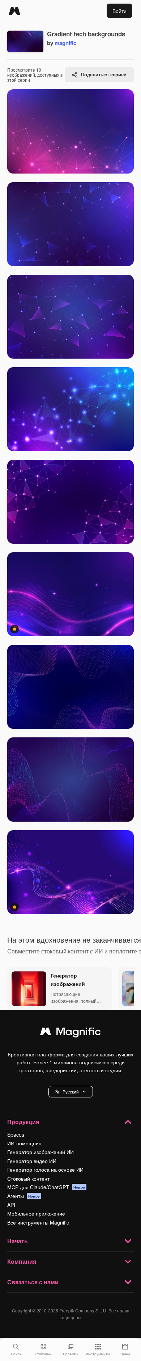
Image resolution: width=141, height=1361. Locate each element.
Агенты (23, 1195)
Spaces (15, 1134)
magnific (65, 43)
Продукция (23, 1122)
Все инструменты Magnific (38, 1222)
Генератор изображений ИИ (40, 1151)
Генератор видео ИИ (31, 1160)
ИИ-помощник (24, 1143)
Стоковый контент (28, 1178)
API (11, 1204)
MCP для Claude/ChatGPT (46, 1187)
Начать (17, 1241)
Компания (21, 1261)
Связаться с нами (33, 1282)
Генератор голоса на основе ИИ (45, 1169)
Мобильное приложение (36, 1213)
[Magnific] (14, 11)
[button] (70, 1091)
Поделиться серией (104, 74)
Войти (119, 10)
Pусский (71, 1091)
